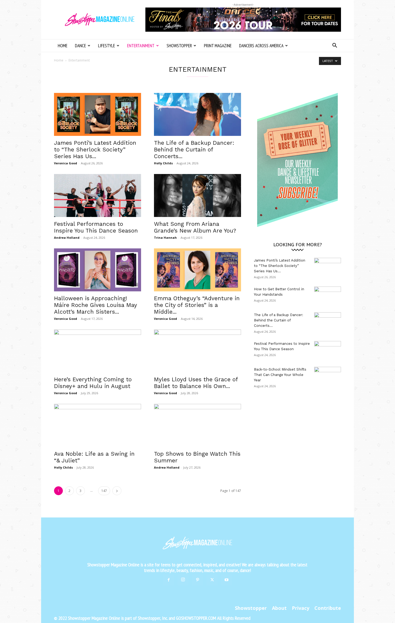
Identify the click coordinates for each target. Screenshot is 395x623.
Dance (80, 46)
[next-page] (116, 490)
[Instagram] (183, 579)
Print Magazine (218, 46)
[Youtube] (226, 580)
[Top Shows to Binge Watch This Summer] (197, 425)
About (279, 608)
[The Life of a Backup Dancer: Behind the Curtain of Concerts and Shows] (197, 114)
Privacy (300, 608)
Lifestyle (106, 46)
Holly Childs (163, 163)
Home (62, 46)
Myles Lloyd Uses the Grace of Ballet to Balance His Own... (196, 382)
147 (104, 490)
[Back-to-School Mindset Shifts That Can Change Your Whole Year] (327, 376)
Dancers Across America (261, 46)
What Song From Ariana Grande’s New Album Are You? (195, 227)
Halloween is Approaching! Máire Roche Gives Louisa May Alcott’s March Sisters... (95, 305)
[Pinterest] (197, 580)
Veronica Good (65, 163)
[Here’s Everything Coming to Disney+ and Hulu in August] (97, 350)
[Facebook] (168, 580)
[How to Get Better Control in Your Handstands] (327, 296)
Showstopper (179, 46)
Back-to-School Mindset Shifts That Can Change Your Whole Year (280, 374)
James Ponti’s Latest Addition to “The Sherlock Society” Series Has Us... (95, 149)
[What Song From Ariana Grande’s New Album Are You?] (197, 195)
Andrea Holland (67, 238)
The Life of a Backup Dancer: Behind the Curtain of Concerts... (194, 149)
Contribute (327, 608)
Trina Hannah (165, 238)
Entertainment (141, 46)
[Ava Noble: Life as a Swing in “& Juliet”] (97, 425)
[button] (334, 46)
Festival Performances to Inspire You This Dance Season (96, 227)
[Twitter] (212, 580)
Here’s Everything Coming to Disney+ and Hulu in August (93, 382)
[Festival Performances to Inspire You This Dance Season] (97, 195)
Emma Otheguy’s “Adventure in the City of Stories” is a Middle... (197, 305)
